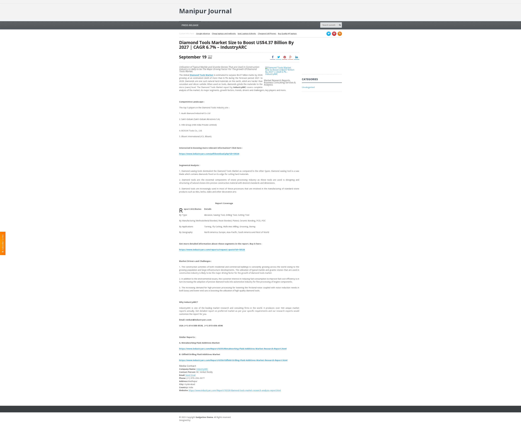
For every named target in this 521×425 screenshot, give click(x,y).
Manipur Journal (205, 11)
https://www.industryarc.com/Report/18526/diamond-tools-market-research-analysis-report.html (235, 390)
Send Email (190, 375)
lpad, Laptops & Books (247, 34)
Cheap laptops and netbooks (224, 34)
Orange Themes (199, 420)
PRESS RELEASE (190, 25)
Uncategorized (308, 87)
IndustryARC (202, 369)
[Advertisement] (322, 57)
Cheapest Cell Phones (267, 34)
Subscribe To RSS (2, 242)
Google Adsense (203, 34)
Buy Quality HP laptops (287, 34)
